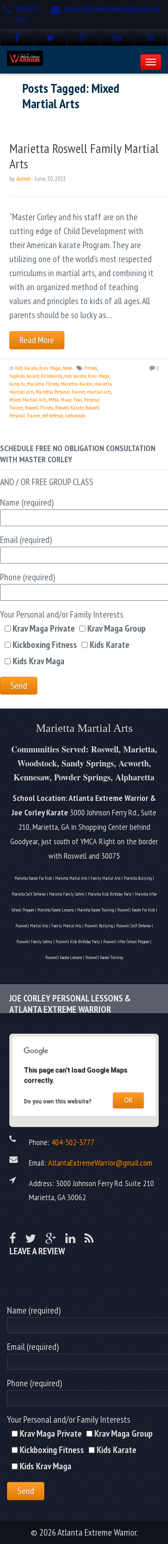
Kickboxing (52, 375)
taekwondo (75, 415)
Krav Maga (50, 367)
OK (128, 1100)
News (67, 367)
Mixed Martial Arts (28, 399)
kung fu (17, 383)
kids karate (75, 375)
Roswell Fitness (39, 407)
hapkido (17, 375)
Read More (37, 340)
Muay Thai (71, 399)
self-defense (52, 415)
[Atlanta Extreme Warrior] (25, 57)
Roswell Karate (69, 407)
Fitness (90, 367)
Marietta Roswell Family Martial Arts (84, 156)
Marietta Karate (76, 383)
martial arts (99, 391)
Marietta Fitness (43, 383)
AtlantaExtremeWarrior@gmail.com (112, 9)
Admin (23, 178)
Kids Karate (26, 367)
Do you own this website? (57, 1101)
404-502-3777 (72, 1142)
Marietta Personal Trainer (60, 391)
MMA (54, 399)
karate (33, 375)
